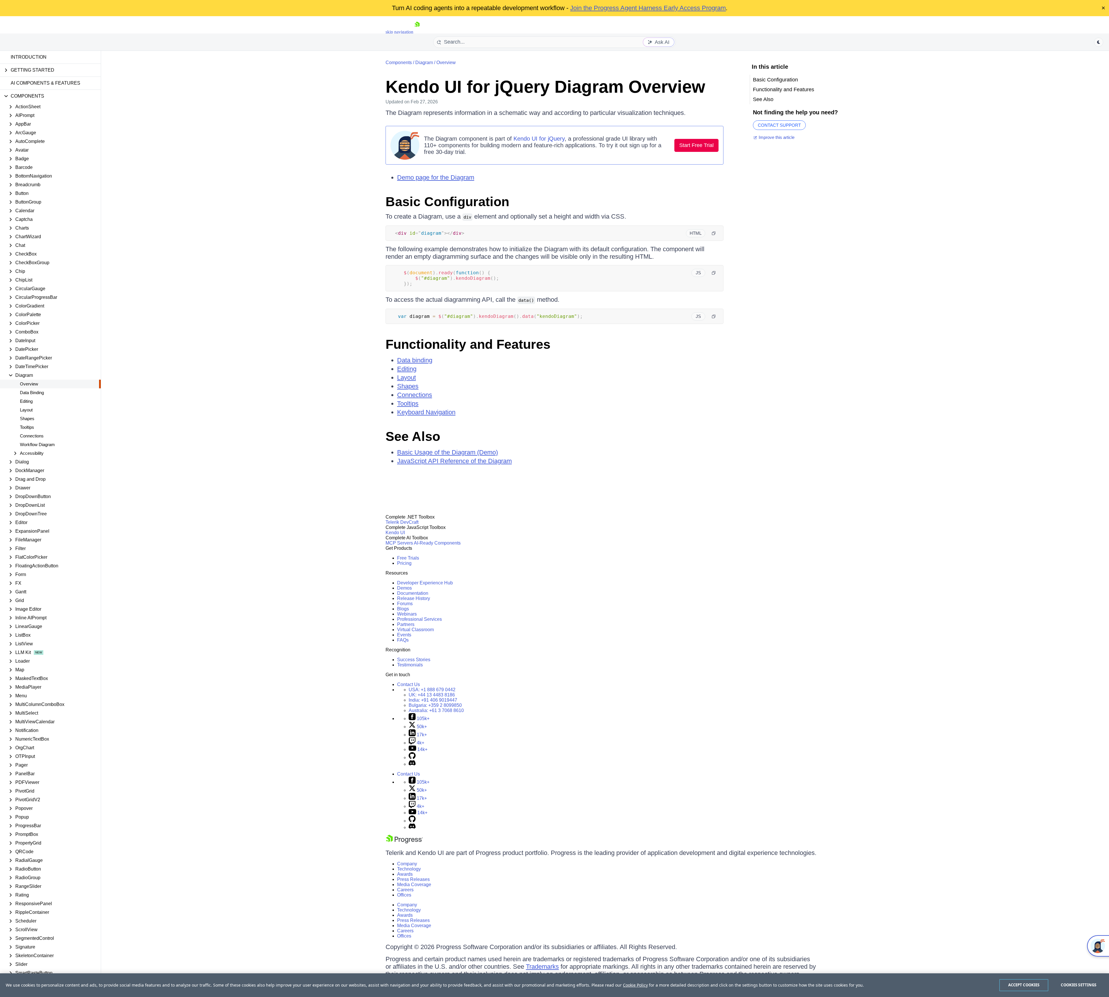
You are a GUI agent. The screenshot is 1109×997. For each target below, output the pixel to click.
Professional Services (419, 619)
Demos (404, 588)
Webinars (407, 614)
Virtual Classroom (415, 629)
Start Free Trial (696, 145)
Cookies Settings (1078, 984)
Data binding (414, 360)
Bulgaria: (435, 705)
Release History (413, 598)
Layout (26, 409)
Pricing (404, 563)
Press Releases (413, 879)
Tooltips (27, 427)
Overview (29, 383)
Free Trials (408, 558)
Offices (404, 894)
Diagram (424, 62)
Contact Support (779, 125)
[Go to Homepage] (417, 31)
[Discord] (412, 764)
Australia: (436, 710)
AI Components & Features (45, 83)
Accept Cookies (1024, 984)
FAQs (403, 640)
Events (404, 634)
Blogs (403, 608)
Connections (32, 435)
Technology (409, 868)
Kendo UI (395, 532)
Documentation (412, 593)
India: (433, 700)
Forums (405, 603)
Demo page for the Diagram (435, 177)
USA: (432, 689)
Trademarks (542, 966)
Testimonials (410, 664)
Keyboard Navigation (426, 412)
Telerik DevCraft (402, 522)
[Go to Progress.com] (404, 841)
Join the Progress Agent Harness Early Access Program (648, 8)
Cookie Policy (635, 985)
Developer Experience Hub (425, 582)
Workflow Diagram (37, 444)
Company (407, 863)
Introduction (28, 57)
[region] (554, 985)
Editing (26, 401)
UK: (432, 694)
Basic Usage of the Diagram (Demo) (447, 452)
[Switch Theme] (1098, 42)
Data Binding (32, 392)
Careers (405, 889)
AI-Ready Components (437, 543)
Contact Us (408, 684)
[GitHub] (412, 757)
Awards (405, 874)
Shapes (27, 418)
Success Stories (413, 659)
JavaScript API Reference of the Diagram (454, 461)
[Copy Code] (714, 233)
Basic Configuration (447, 201)
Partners (405, 624)
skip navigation (399, 31)
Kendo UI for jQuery (539, 138)
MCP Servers (399, 543)
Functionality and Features (468, 344)
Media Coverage (414, 884)
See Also (413, 436)
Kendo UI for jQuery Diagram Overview (545, 86)
